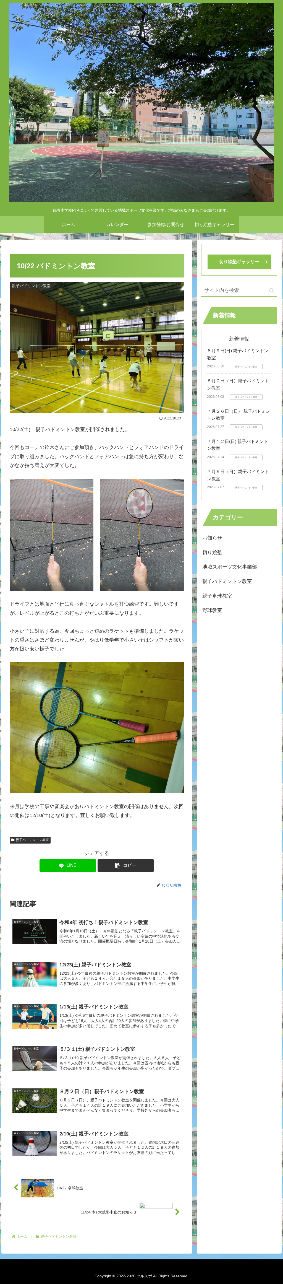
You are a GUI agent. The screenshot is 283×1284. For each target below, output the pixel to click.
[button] (126, 865)
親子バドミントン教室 (32, 840)
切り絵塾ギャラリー (239, 261)
